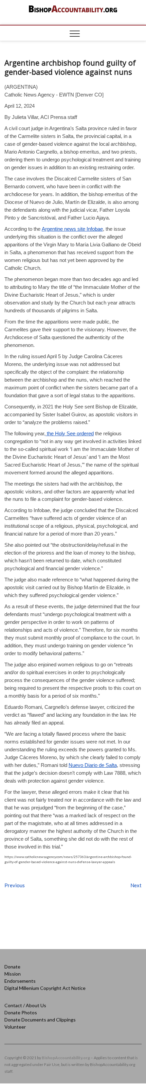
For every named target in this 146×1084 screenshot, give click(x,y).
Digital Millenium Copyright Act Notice (45, 988)
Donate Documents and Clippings (40, 1019)
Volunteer (15, 1027)
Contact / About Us (25, 1005)
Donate (12, 966)
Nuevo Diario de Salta (93, 765)
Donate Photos (20, 1012)
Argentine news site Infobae (72, 229)
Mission (12, 974)
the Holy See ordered (69, 433)
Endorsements (20, 981)
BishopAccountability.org (66, 1057)
